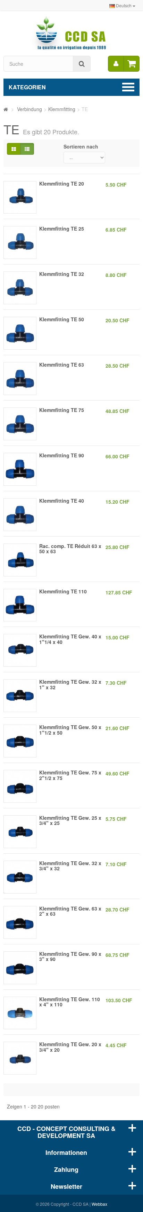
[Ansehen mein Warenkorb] (132, 64)
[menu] (116, 64)
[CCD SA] (71, 32)
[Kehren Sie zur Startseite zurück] (5, 109)
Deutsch (124, 5)
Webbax (99, 1204)
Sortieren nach (81, 146)
